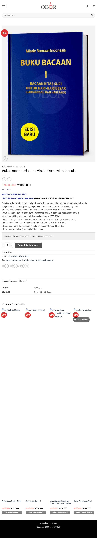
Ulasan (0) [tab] (23, 281)
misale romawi (29, 260)
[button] (3, 6)
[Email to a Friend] (18, 266)
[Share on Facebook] (9, 266)
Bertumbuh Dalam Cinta (11, 501)
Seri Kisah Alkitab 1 (33, 501)
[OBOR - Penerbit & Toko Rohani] (48, 6)
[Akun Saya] (87, 6)
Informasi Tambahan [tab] (9, 281)
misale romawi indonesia (44, 260)
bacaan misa (16, 260)
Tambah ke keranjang (28, 245)
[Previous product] (9, 179)
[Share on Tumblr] (27, 266)
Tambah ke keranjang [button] (12, 512)
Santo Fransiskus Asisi (83, 501)
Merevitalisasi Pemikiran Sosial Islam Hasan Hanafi (60, 502)
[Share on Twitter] (13, 266)
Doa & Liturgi (20, 167)
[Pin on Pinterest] (22, 266)
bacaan (8, 260)
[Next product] (4, 179)
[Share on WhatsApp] (4, 266)
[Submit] (92, 15)
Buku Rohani (7, 167)
